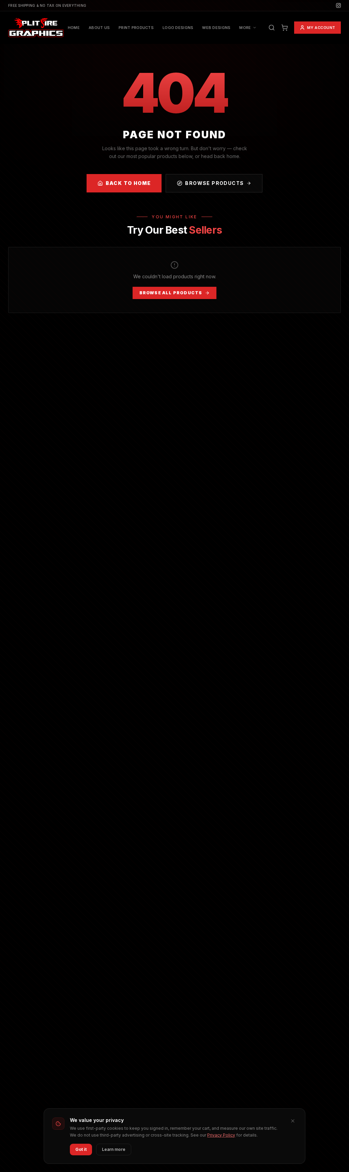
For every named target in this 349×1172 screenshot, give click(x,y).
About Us (99, 27)
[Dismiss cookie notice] (293, 1121)
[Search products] (271, 27)
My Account (321, 27)
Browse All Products (170, 292)
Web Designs (216, 27)
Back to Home (128, 183)
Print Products (136, 27)
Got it (81, 1149)
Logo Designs (178, 27)
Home (74, 27)
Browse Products (214, 183)
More (245, 27)
